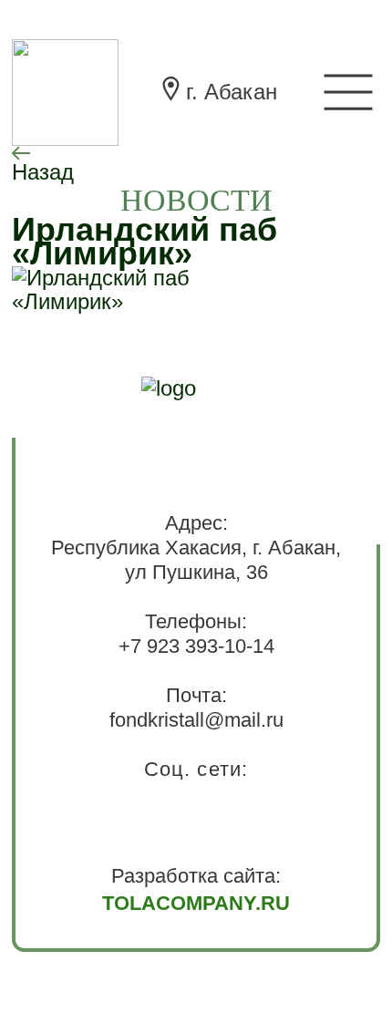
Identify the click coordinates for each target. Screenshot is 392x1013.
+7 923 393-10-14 (196, 646)
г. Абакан (231, 92)
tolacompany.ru (196, 904)
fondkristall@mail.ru (196, 720)
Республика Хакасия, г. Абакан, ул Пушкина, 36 (196, 560)
